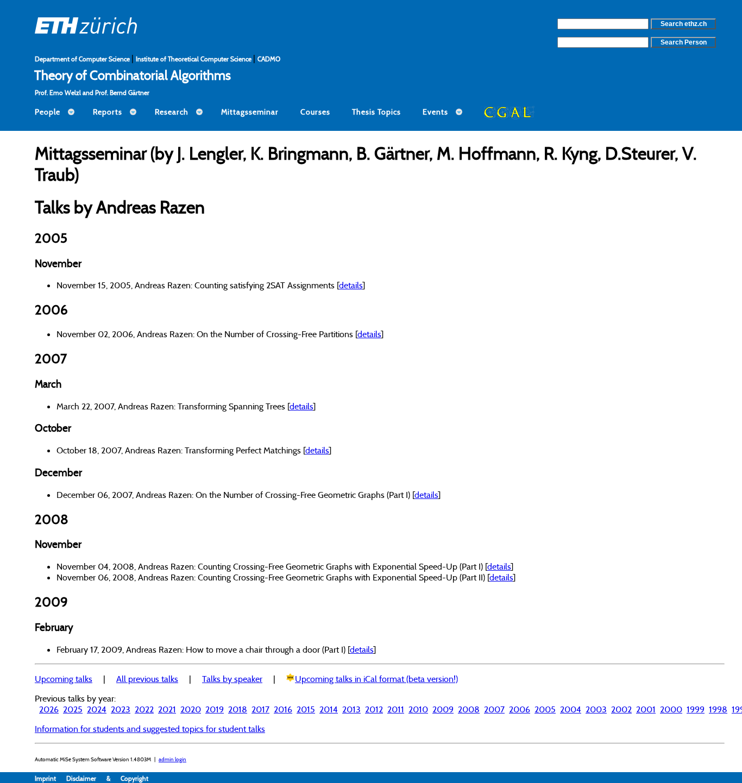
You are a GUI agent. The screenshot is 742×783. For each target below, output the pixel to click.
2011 (395, 709)
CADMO (268, 59)
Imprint (50, 778)
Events (435, 112)
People (47, 112)
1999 (696, 709)
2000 (671, 709)
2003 (596, 709)
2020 (190, 709)
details (350, 285)
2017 (260, 709)
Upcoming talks (63, 678)
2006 (519, 709)
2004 (570, 709)
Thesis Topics (376, 112)
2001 (646, 709)
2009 (443, 709)
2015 (306, 709)
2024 (96, 709)
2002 (621, 709)
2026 (49, 709)
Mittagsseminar (250, 112)
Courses (315, 112)
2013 (351, 709)
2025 (73, 709)
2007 (494, 709)
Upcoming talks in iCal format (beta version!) (376, 678)
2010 (418, 709)
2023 (120, 709)
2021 (167, 709)
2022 (144, 709)
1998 (718, 709)
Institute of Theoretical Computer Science (194, 59)
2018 (237, 709)
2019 (214, 709)
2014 (328, 709)
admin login (172, 759)
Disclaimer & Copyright (107, 778)
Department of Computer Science (83, 59)
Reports (107, 112)
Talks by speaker (232, 678)
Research (171, 112)
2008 (469, 709)
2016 (283, 709)
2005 (545, 709)
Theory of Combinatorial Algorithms (132, 75)
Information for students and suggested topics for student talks (150, 728)
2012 (374, 709)
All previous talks (147, 678)
